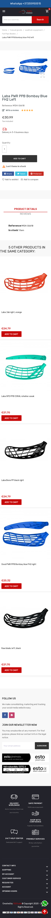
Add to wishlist (12, 179)
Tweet (22, 174)
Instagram (12, 715)
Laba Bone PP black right (12, 480)
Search (40, 19)
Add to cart (19, 159)
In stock (13, 230)
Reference (14, 225)
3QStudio (17, 903)
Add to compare (31, 179)
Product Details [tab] (25, 209)
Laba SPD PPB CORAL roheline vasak (17, 396)
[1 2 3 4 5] (27, 111)
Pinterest (37, 174)
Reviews (25, 213)
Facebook (5, 715)
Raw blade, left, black (11, 648)
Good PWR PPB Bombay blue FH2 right (18, 564)
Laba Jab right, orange (11, 312)
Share (9, 174)
